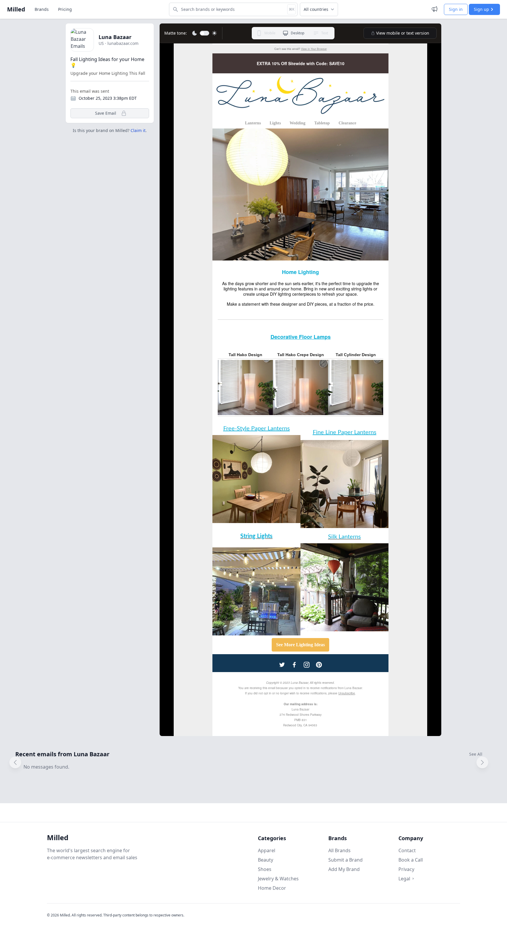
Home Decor (272, 888)
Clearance (347, 123)
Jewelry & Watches (278, 878)
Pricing (65, 9)
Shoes (264, 869)
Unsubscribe (346, 693)
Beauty (265, 860)
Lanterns (253, 123)
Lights (275, 123)
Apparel (266, 850)
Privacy (406, 869)
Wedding (297, 123)
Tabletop (322, 123)
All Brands (339, 850)
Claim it (138, 130)
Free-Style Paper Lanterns (256, 429)
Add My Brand (344, 869)
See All (475, 754)
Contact (407, 850)
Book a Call (410, 860)
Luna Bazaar (115, 36)
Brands (42, 9)
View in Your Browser (314, 49)
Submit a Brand (345, 860)
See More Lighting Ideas (300, 644)
